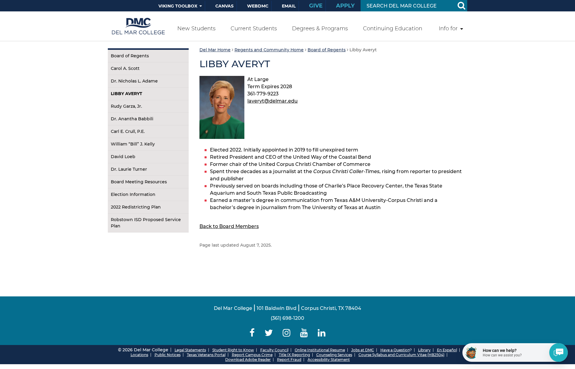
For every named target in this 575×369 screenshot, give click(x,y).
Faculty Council (274, 350)
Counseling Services (334, 354)
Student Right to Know (233, 350)
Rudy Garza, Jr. (126, 106)
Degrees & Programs (320, 28)
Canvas (224, 6)
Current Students (254, 28)
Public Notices (168, 354)
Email (289, 6)
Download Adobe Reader (248, 359)
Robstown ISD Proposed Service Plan (146, 223)
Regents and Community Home (269, 49)
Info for (448, 28)
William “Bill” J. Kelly (133, 144)
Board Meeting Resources (139, 181)
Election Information (133, 194)
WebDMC (257, 6)
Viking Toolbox (177, 6)
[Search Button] (461, 6)
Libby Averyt (126, 93)
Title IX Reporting (294, 354)
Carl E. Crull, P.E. (128, 131)
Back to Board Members (229, 226)
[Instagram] (286, 333)
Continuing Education (392, 28)
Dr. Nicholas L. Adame (134, 81)
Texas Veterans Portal (206, 354)
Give (316, 5)
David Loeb (123, 156)
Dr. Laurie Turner (129, 169)
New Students (196, 28)
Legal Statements (190, 350)
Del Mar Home (215, 49)
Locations (139, 354)
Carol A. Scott (125, 68)
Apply (345, 5)
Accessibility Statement (329, 359)
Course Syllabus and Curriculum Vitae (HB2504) (401, 354)
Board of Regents (130, 55)
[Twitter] (268, 333)
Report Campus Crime (252, 354)
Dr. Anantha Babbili (132, 119)
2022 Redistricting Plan (136, 207)
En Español (447, 350)
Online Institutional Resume (320, 350)
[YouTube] (304, 333)
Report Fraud (289, 359)
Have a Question (395, 350)
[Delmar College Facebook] (252, 333)
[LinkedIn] (322, 333)
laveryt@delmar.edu (272, 101)
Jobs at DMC (362, 350)
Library (424, 350)
